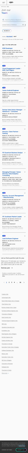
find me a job (5, 268)
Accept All (21, 449)
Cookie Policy (22, 445)
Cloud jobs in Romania (7, 363)
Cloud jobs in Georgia (7, 343)
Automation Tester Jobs (7, 357)
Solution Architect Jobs (7, 340)
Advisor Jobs (5, 353)
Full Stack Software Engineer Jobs (10, 310)
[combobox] (2, 25)
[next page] (23, 282)
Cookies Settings (7, 449)
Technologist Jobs (6, 297)
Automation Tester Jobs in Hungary (10, 347)
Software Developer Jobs (8, 350)
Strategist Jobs (5, 367)
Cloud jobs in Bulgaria (7, 314)
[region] (14, 447)
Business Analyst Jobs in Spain (9, 307)
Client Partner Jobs (6, 304)
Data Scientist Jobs (6, 317)
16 (20, 282)
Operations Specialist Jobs (8, 327)
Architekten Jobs (6, 330)
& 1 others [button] (9, 54)
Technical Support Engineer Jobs (10, 320)
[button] (4, 65)
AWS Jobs (4, 324)
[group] (14, 54)
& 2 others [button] (11, 139)
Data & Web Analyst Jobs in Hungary (10, 300)
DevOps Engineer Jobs (7, 337)
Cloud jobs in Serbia (6, 370)
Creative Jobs (5, 294)
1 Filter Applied (10, 44)
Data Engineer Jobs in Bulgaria (9, 334)
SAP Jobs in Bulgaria (6, 360)
